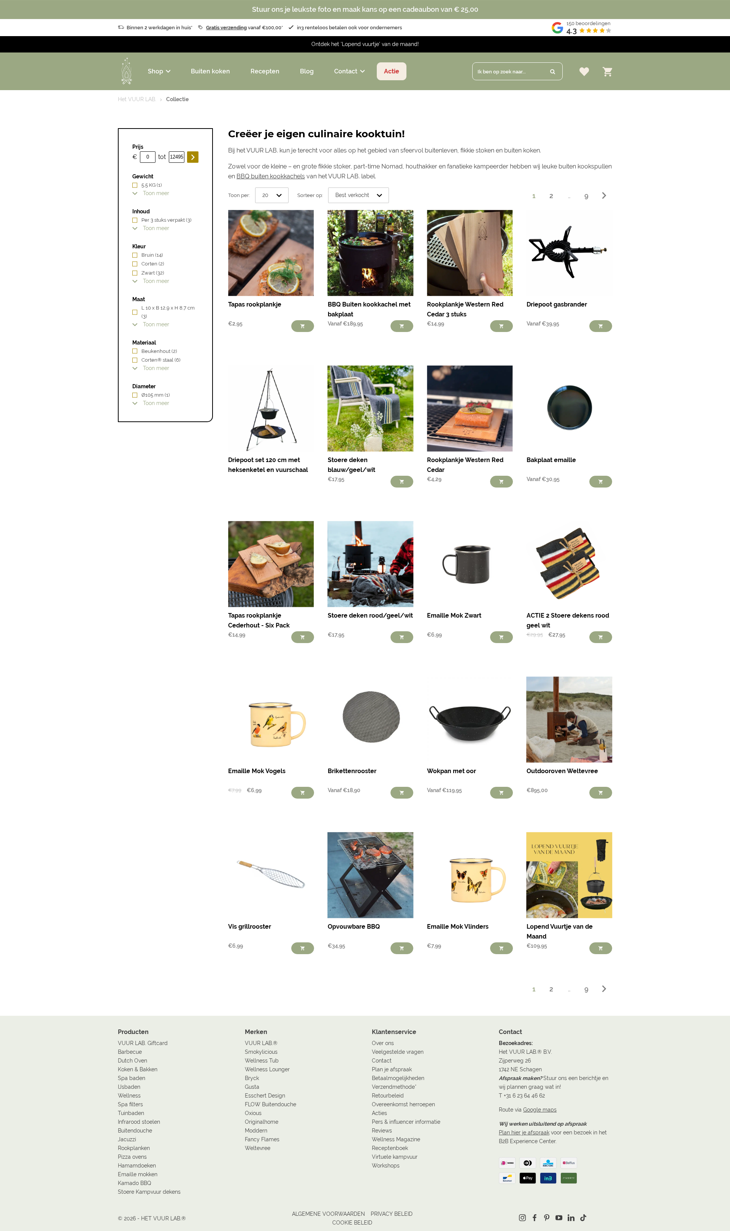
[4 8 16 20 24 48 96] (272, 195)
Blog (307, 71)
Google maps (540, 1110)
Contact (345, 71)
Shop (155, 71)
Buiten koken (210, 71)
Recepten (265, 71)
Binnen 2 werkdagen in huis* (159, 27)
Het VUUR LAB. (137, 99)
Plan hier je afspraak (524, 1132)
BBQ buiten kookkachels (270, 176)
